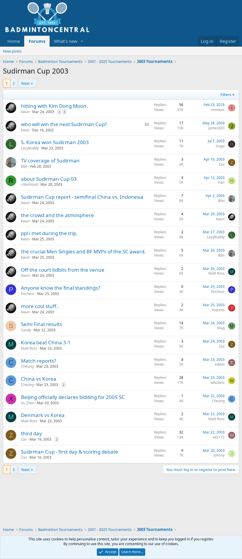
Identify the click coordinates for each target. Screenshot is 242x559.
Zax (222, 164)
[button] (82, 41)
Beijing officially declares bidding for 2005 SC (73, 397)
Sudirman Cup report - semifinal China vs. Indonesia (82, 196)
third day (31, 433)
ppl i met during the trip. (49, 233)
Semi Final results (41, 324)
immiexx (218, 109)
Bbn (24, 166)
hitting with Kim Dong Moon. (54, 105)
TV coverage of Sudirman (50, 160)
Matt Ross (216, 273)
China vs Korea (38, 378)
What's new (65, 41)
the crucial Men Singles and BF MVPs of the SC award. (83, 251)
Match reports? (38, 360)
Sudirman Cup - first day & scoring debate (69, 451)
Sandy (26, 330)
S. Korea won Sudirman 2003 (55, 142)
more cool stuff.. (40, 306)
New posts (12, 51)
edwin (220, 364)
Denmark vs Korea (43, 415)
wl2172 (219, 437)
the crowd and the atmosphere (57, 215)
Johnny (219, 455)
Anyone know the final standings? (60, 287)
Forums (37, 41)
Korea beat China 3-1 (46, 342)
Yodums (218, 309)
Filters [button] (225, 94)
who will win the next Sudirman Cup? (64, 124)
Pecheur (28, 293)
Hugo (220, 146)
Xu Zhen (27, 402)
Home (13, 41)
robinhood (29, 184)
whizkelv (218, 382)
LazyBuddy (30, 148)
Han (221, 182)
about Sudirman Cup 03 (49, 178)
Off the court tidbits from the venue (62, 269)
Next (25, 83)
